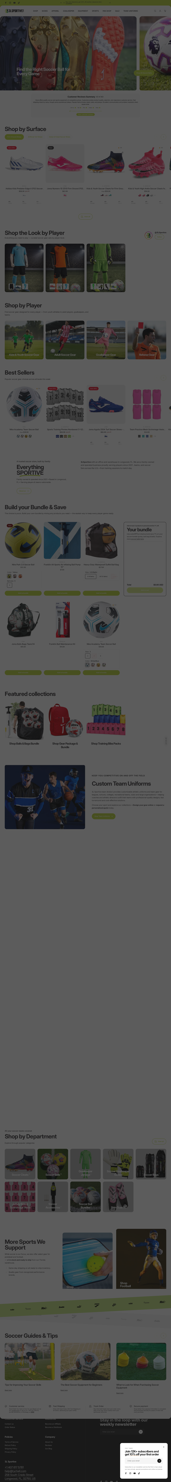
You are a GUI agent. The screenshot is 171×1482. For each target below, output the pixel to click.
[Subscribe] (159, 1461)
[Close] (163, 1447)
